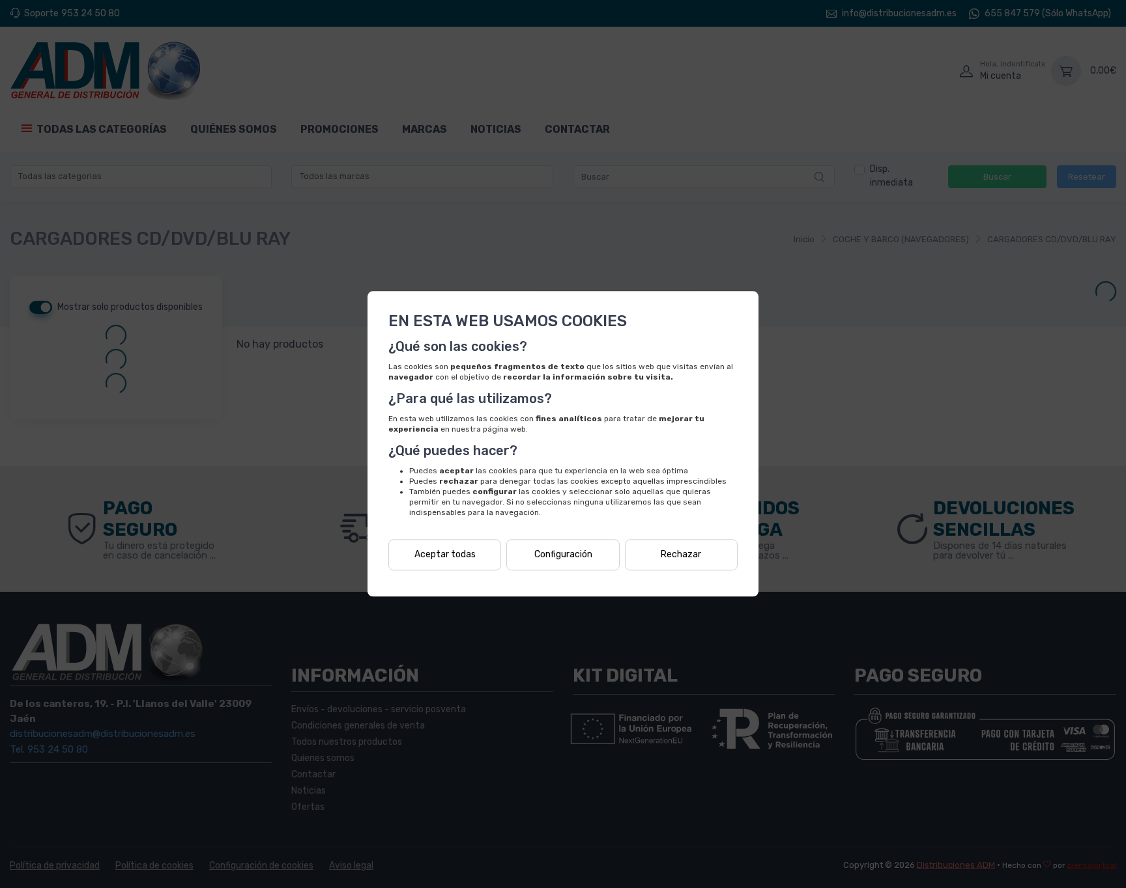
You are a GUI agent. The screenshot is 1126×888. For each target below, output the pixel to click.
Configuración (563, 555)
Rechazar (681, 555)
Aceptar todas (445, 555)
